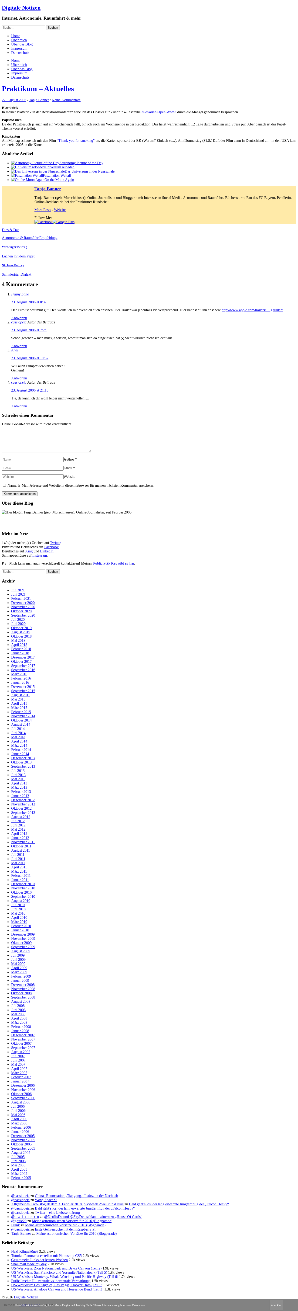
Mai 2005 (18, 1165)
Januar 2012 (20, 838)
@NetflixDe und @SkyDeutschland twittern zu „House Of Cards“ (93, 1217)
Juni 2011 (18, 859)
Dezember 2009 (23, 934)
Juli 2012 (18, 821)
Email (68, 468)
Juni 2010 (18, 909)
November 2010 (23, 888)
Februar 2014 (21, 750)
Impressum (19, 48)
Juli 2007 (18, 1056)
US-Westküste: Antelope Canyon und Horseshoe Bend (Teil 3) (57, 1289)
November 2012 (23, 804)
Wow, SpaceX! (46, 1200)
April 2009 (19, 968)
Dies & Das (10, 230)
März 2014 (19, 745)
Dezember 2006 (23, 1085)
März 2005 (19, 1174)
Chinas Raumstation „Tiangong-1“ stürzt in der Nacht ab (76, 1196)
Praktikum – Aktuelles (38, 88)
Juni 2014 (18, 733)
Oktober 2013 (21, 762)
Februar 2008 (21, 1027)
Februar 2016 (21, 678)
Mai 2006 (18, 1115)
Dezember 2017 (23, 657)
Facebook (51, 547)
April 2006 (19, 1119)
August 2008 (20, 1001)
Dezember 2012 (23, 800)
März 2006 (19, 1123)
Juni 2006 (18, 1111)
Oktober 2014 (21, 720)
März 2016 (19, 674)
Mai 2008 (18, 1014)
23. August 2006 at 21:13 (29, 390)
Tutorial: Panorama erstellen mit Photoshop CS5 (46, 1256)
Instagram (39, 555)
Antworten (19, 318)
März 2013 (19, 787)
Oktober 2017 (21, 661)
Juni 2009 (18, 959)
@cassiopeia (20, 1196)
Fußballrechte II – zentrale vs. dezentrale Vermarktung (51, 1281)
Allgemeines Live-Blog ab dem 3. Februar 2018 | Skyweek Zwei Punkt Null (67, 1204)
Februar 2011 (21, 875)
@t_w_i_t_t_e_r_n (25, 1217)
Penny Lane (20, 294)
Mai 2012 (18, 829)
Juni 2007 (18, 1060)
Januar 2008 (20, 1031)
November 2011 (23, 842)
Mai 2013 (18, 779)
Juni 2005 (18, 1161)
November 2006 (23, 1090)
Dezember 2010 (23, 884)
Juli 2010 (18, 905)
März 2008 (19, 1022)
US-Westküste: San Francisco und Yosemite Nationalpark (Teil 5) (59, 1272)
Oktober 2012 (21, 808)
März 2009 (19, 972)
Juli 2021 (18, 590)
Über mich (19, 40)
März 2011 (19, 871)
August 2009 (20, 951)
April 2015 (19, 703)
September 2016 (23, 670)
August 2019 (20, 632)
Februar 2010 (21, 926)
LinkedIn (47, 551)
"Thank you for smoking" (76, 140)
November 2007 (23, 1039)
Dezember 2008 (23, 985)
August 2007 (20, 1052)
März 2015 (19, 708)
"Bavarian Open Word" (159, 112)
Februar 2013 (21, 792)
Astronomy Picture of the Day (81, 163)
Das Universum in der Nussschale (90, 171)
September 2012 (23, 813)
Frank (15, 1225)
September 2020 (23, 615)
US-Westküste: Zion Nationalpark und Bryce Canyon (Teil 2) (56, 1268)
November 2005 (23, 1140)
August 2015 (20, 695)
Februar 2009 (21, 976)
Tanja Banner (39, 100)
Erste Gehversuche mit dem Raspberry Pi (65, 1229)
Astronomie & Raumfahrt (20, 238)
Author (69, 459)
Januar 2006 (20, 1132)
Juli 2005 (18, 1157)
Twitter (55, 543)
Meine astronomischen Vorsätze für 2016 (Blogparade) (72, 1221)
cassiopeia (19, 322)
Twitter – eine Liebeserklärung (57, 1212)
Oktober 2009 (21, 943)
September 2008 (23, 997)
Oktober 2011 (21, 846)
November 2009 (23, 938)
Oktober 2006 (21, 1094)
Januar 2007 (20, 1081)
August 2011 (20, 850)
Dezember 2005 (23, 1136)
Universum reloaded (59, 167)
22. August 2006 (14, 100)
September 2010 (23, 896)
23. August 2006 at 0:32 (29, 302)
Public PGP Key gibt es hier (113, 563)
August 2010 (20, 901)
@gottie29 (19, 1221)
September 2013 (23, 766)
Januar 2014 (20, 754)
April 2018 (19, 645)
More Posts (42, 210)
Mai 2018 (18, 640)
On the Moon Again (59, 180)
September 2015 (23, 691)
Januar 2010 (20, 930)
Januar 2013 (20, 796)
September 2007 (23, 1048)
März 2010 (19, 922)
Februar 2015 (21, 712)
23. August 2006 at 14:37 (29, 358)
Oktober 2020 (21, 611)
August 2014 (20, 724)
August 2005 (20, 1153)
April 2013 (19, 783)
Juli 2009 (18, 955)
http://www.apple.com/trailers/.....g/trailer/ (252, 310)
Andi (14, 350)
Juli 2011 (17, 855)
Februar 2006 (21, 1127)
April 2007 (19, 1069)
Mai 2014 (18, 737)
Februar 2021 (21, 598)
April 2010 (19, 917)
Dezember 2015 (23, 687)
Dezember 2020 (23, 603)
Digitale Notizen (21, 8)
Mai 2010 (18, 913)
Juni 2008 (18, 1010)
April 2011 (19, 867)
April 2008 (19, 1018)
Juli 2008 (18, 1006)
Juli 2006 (18, 1106)
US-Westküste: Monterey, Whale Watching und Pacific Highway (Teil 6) (64, 1277)
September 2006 (23, 1098)
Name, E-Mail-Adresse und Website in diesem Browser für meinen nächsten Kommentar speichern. (80, 485)
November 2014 (23, 716)
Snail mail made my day (29, 1264)
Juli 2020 (18, 619)
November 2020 (23, 607)
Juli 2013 (18, 771)
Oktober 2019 (21, 628)
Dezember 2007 (23, 1035)
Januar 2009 (20, 980)
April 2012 (19, 834)
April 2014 (19, 741)
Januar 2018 (20, 653)
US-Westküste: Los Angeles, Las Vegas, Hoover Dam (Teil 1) (56, 1285)
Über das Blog (22, 44)
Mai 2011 (18, 863)
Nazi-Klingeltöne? (24, 1251)
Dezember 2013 (23, 758)
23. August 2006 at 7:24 (29, 330)
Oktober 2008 (21, 993)
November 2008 (23, 989)
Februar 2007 (21, 1077)
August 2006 (20, 1102)
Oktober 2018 (21, 636)
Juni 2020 (18, 624)
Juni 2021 (18, 594)
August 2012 (20, 817)
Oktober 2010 (21, 892)
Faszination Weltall (57, 175)
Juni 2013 (18, 775)
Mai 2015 (18, 699)
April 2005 (19, 1169)
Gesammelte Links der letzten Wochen (39, 1260)
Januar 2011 (20, 880)
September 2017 (23, 666)
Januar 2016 (20, 682)
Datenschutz (20, 53)
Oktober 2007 (21, 1043)
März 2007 (19, 1073)
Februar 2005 (21, 1178)
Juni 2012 (18, 825)
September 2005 (23, 1148)
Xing (29, 551)
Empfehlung (48, 238)
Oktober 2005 (21, 1144)
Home (15, 36)
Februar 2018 (21, 649)
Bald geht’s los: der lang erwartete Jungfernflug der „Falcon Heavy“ (179, 1204)
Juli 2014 (18, 729)
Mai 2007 (18, 1064)
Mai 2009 (18, 964)
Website (60, 210)
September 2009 (23, 947)
